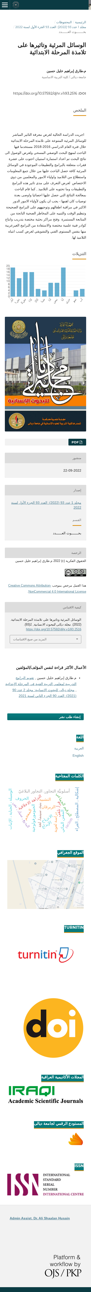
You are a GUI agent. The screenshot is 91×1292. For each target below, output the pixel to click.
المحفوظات (64, 22)
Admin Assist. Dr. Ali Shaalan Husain (40, 1218)
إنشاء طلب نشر (70, 717)
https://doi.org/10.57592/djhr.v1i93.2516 (45, 93)
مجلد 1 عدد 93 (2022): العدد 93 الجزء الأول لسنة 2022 (50, 27)
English (78, 755)
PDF (76, 442)
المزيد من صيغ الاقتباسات (30, 639)
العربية (79, 748)
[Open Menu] (5, 5)
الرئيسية (80, 22)
